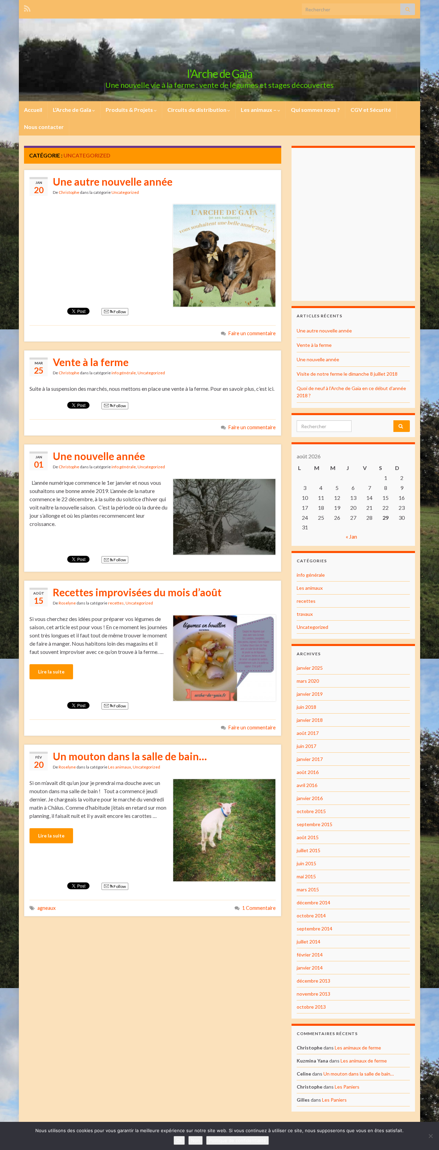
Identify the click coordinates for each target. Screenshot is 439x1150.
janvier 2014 (310, 968)
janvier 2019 (310, 694)
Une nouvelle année (99, 456)
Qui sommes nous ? (315, 109)
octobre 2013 (311, 1007)
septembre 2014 (314, 928)
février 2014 (310, 955)
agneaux (46, 908)
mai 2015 (306, 876)
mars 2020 (308, 681)
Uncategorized (125, 192)
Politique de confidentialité (237, 1140)
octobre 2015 (311, 811)
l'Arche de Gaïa (219, 73)
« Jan (351, 536)
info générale (123, 372)
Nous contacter (44, 127)
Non (195, 1140)
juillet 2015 (308, 850)
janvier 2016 (310, 798)
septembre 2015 (314, 824)
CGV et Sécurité (371, 109)
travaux (305, 614)
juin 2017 (306, 746)
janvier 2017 (310, 759)
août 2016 (308, 772)
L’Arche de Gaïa (72, 109)
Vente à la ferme (91, 362)
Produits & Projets (130, 109)
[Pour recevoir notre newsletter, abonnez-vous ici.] (27, 7)
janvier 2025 (310, 668)
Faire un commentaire (252, 333)
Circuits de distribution (197, 109)
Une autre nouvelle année (113, 181)
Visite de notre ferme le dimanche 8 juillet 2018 (347, 374)
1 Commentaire (259, 908)
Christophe (69, 192)
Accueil (33, 109)
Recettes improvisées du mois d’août (137, 592)
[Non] (430, 1136)
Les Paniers (347, 1087)
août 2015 (308, 837)
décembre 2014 (313, 902)
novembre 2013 (313, 994)
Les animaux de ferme (358, 1048)
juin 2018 (306, 707)
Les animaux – (259, 109)
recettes (116, 603)
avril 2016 (307, 785)
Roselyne (67, 603)
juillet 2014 (308, 941)
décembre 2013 (313, 981)
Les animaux (119, 767)
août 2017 (308, 733)
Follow (119, 311)
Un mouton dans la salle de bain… (130, 756)
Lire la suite (51, 671)
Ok (179, 1140)
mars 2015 (308, 889)
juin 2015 (306, 863)
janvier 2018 (310, 720)
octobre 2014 (311, 915)
